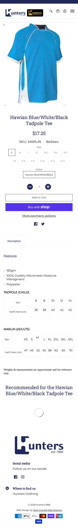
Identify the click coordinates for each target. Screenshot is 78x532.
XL (37, 152)
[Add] (48, 187)
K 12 (53, 161)
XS (14, 161)
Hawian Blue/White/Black (39, 174)
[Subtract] (30, 187)
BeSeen (52, 142)
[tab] (14, 241)
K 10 (42, 161)
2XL (46, 152)
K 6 (23, 161)
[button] (51, 11)
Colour (39, 169)
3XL (56, 152)
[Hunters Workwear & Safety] (35, 13)
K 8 (33, 161)
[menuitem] (51, 11)
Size (39, 147)
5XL (66, 152)
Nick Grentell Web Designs (47, 510)
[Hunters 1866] (15, 12)
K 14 (63, 161)
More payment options (39, 215)
